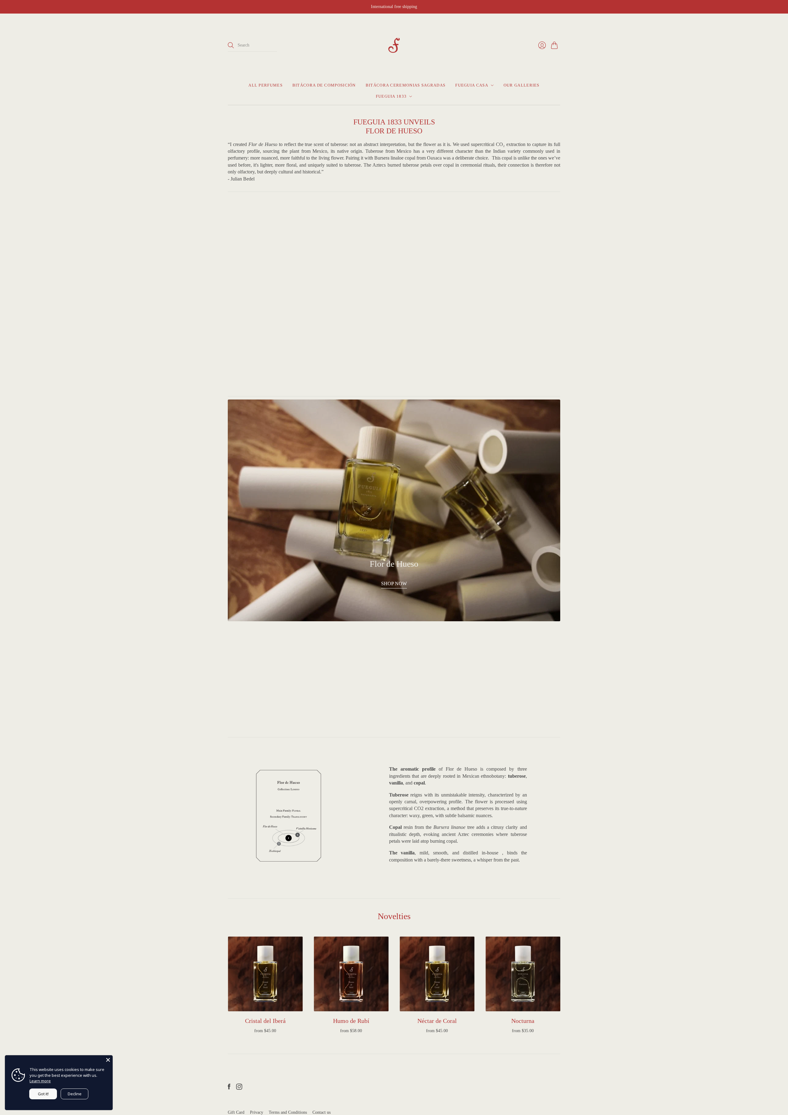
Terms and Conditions (288, 1112)
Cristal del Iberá (265, 1020)
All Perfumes (265, 85)
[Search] (231, 45)
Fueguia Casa (471, 85)
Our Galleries (522, 85)
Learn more (40, 1081)
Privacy (256, 1112)
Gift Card (236, 1112)
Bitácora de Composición (324, 85)
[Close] (108, 1060)
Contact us (321, 1112)
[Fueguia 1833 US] (394, 45)
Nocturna (522, 1020)
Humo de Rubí (351, 1020)
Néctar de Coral (437, 1020)
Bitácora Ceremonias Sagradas (405, 85)
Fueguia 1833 (391, 96)
